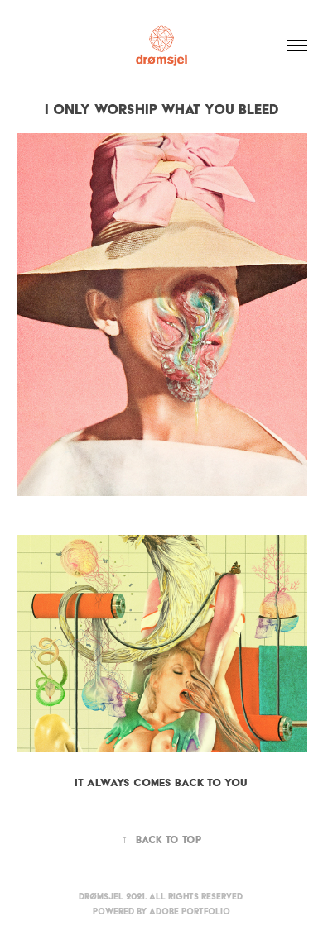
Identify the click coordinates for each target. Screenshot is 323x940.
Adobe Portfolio (189, 911)
